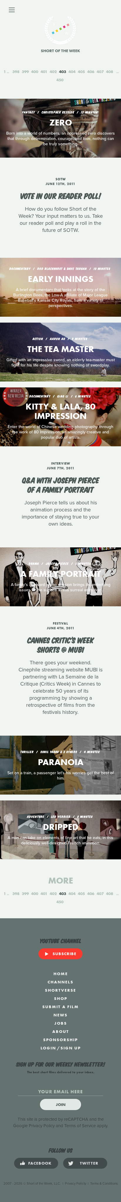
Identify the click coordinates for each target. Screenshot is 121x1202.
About (60, 1031)
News (60, 1015)
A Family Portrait (60, 573)
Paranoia (60, 762)
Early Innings (60, 279)
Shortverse (60, 990)
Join (60, 1104)
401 (44, 71)
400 (34, 71)
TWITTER (89, 1163)
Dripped (60, 827)
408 (109, 71)
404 (71, 71)
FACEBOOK (40, 1163)
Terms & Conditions (104, 1184)
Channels (60, 982)
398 (15, 71)
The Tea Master (60, 349)
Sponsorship (60, 1039)
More (60, 880)
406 (90, 71)
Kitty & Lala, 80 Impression (60, 411)
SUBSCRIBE (64, 953)
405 (81, 71)
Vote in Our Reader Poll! (60, 195)
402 (53, 71)
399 (25, 71)
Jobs (60, 1023)
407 (100, 71)
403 (62, 71)
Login (48, 1048)
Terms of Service (80, 1125)
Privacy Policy (42, 1125)
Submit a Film (60, 1006)
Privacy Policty (75, 1184)
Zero (60, 122)
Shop (60, 998)
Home (60, 973)
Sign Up (70, 1048)
